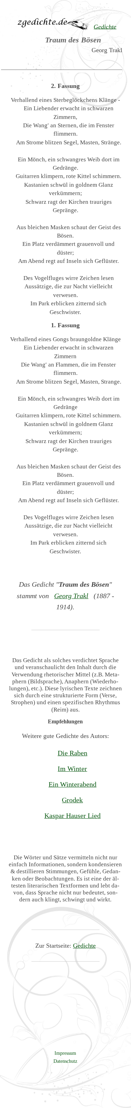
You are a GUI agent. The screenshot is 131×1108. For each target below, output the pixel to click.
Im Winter (72, 768)
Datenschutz (65, 1061)
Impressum (65, 1053)
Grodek (72, 800)
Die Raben (72, 753)
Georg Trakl (71, 596)
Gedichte (84, 945)
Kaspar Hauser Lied (72, 815)
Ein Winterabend (72, 784)
